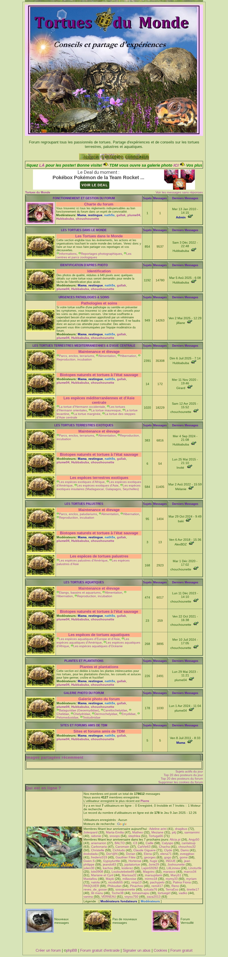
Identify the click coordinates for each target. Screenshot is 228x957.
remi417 (157, 886)
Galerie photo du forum (99, 699)
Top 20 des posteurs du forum (182, 778)
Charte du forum (98, 204)
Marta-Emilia (115, 832)
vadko (183, 893)
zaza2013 (154, 896)
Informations (68, 253)
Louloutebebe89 (123, 871)
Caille (149, 843)
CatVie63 (144, 846)
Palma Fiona (182, 882)
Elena (148, 854)
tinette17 (193, 889)
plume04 (133, 215)
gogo (167, 857)
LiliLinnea (173, 868)
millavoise (129, 878)
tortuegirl (164, 893)
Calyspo (167, 843)
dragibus (181, 829)
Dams (185, 850)
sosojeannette (125, 889)
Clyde (168, 850)
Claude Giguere (144, 850)
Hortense (134, 861)
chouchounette (87, 218)
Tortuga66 (156, 836)
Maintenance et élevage (99, 352)
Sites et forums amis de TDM (99, 731)
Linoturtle (195, 868)
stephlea (134, 836)
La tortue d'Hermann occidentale (82, 406)
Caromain (122, 846)
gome (184, 857)
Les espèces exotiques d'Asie (97, 485)
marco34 (190, 871)
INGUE (171, 861)
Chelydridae (81, 714)
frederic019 (99, 857)
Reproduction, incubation (74, 359)
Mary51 (176, 875)
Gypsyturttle (111, 861)
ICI (135, 165)
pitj (174, 832)
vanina (88, 896)
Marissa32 (129, 875)
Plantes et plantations (99, 667)
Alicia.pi (175, 839)
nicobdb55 (115, 882)
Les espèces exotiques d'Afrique (82, 482)
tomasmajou (140, 893)
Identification (99, 271)
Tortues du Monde (37, 192)
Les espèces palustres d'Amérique (83, 560)
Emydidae (129, 714)
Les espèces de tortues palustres (99, 556)
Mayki (110, 878)
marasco (169, 871)
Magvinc (149, 871)
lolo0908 (97, 871)
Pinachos (136, 886)
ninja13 (136, 882)
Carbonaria (99, 846)
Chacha (164, 846)
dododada (90, 854)
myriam (191, 878)
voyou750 (131, 896)
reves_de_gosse (95, 889)
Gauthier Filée (126, 857)
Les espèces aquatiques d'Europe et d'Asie (89, 639)
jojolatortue (132, 864)
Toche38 (118, 893)
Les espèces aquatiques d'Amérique (93, 640)
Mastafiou (90, 878)
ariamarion (98, 843)
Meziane (157, 832)
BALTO (120, 843)
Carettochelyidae (115, 710)
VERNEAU (108, 896)
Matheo (137, 832)
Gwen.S (89, 861)
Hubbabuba (65, 218)
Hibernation (128, 356)
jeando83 (109, 864)
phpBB (71, 950)
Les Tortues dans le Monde (99, 236)
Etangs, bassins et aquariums (80, 592)
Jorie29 (154, 864)
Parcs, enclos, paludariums (78, 514)
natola (95, 882)
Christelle (97, 850)
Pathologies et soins (99, 303)
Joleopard (90, 832)
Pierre (144, 801)
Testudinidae (91, 717)
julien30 (88, 868)
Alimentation (107, 356)
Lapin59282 (149, 868)
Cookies (160, 950)
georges (150, 857)
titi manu (97, 893)
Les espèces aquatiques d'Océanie (98, 646)
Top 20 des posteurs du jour (183, 775)
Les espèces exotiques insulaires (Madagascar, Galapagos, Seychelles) (98, 487)
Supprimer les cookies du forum (180, 782)
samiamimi (192, 832)
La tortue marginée (86, 414)
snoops (115, 836)
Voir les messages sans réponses (179, 192)
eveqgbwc (187, 854)
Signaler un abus (137, 950)
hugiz (153, 861)
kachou (108, 868)
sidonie (96, 836)
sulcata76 (150, 889)
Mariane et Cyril (102, 875)
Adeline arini (158, 829)
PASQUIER (91, 886)
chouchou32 (187, 846)
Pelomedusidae (67, 717)
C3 (135, 843)
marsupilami (153, 875)
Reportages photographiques (101, 253)
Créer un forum (48, 950)
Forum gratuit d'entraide (100, 950)
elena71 (166, 854)
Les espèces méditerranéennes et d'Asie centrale (98, 400)
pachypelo (157, 882)
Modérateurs (150, 901)
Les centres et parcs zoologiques (94, 255)
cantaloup (188, 843)
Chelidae (63, 714)
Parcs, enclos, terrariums (76, 356)
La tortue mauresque (106, 410)
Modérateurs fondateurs (118, 901)
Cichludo (119, 850)
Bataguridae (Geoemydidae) (79, 710)
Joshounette (176, 864)
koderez (127, 868)
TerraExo (172, 889)
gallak (121, 215)
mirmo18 (151, 878)
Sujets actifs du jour (189, 771)
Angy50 (194, 839)
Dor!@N (112, 854)
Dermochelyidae (105, 714)
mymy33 (172, 878)
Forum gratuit (181, 950)
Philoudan (115, 886)
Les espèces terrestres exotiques (99, 478)
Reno (175, 886)
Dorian (130, 854)
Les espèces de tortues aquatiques (99, 635)
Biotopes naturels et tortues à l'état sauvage (99, 375)
